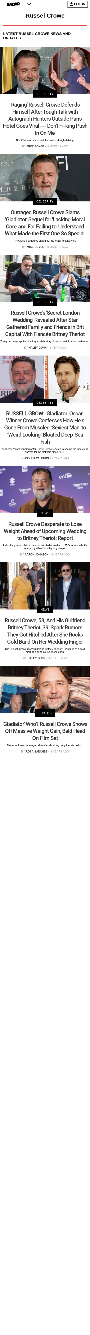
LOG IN (79, 4)
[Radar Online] (13, 4)
